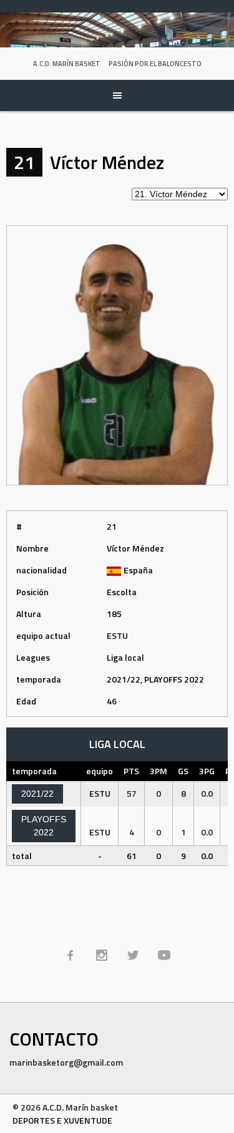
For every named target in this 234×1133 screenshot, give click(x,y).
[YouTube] (164, 955)
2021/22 (37, 794)
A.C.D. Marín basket (66, 64)
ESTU (117, 635)
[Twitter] (133, 955)
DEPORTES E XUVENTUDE (62, 1120)
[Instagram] (101, 955)
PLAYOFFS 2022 (43, 825)
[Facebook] (70, 955)
